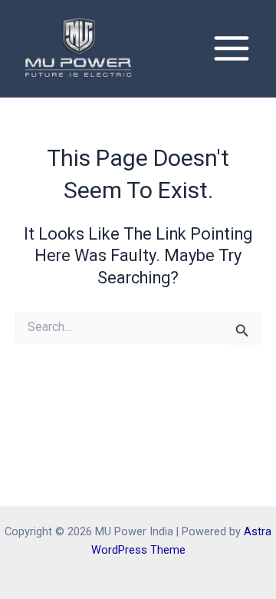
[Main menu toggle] (231, 48)
